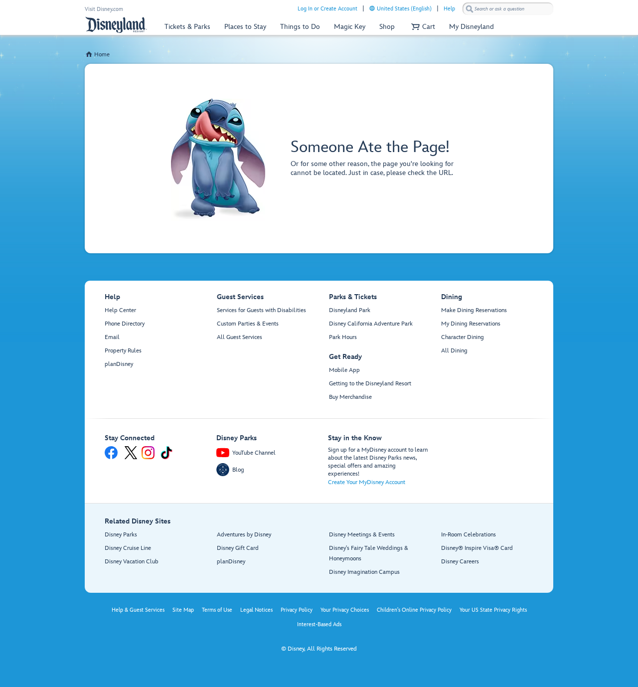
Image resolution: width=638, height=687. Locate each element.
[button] (422, 26)
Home (102, 54)
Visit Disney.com (104, 9)
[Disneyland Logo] (116, 24)
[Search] (470, 8)
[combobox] (508, 8)
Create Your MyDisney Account (366, 482)
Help (449, 8)
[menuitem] (372, 8)
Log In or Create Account (327, 8)
